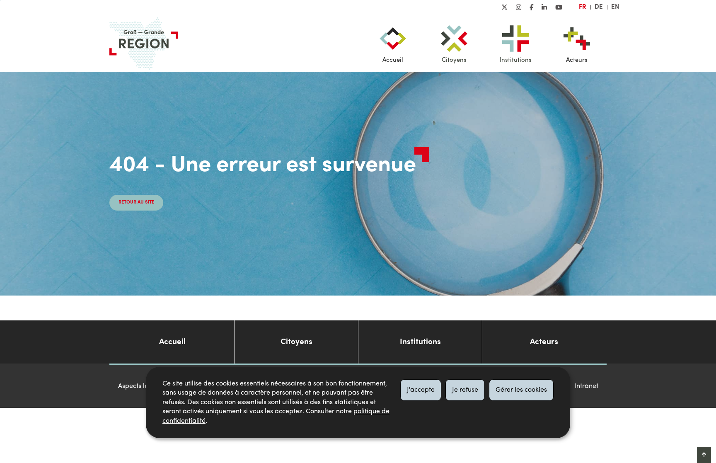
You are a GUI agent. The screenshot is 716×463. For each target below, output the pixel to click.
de (599, 7)
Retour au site (136, 202)
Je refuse (465, 390)
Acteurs (577, 60)
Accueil (392, 60)
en (615, 7)
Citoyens (454, 60)
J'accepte (421, 390)
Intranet (586, 386)
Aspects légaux (141, 386)
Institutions (516, 60)
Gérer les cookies (521, 390)
